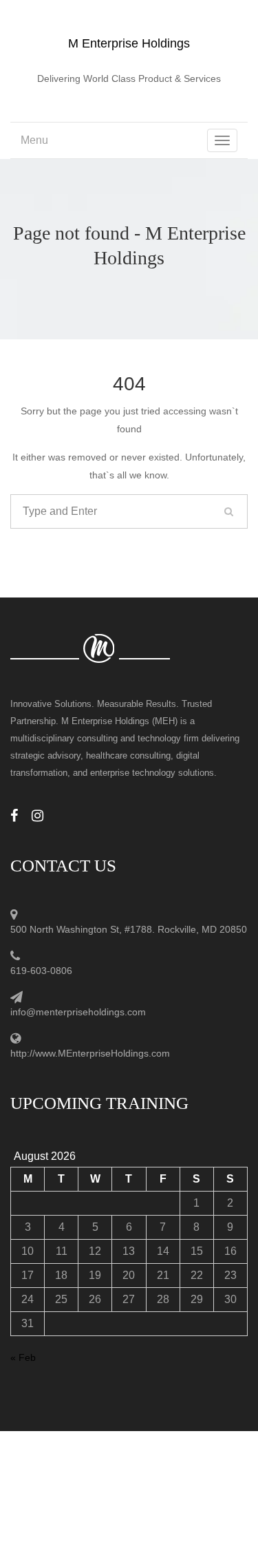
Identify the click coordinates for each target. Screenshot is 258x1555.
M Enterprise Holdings (129, 43)
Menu (34, 140)
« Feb (23, 1357)
